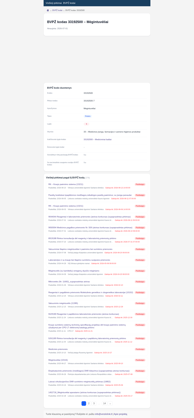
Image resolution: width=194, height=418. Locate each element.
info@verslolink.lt (104, 414)
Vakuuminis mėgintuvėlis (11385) (63, 303)
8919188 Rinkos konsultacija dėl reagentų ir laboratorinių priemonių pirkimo (82, 238)
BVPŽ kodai (69, 3)
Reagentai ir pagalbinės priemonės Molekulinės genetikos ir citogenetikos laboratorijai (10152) (90, 292)
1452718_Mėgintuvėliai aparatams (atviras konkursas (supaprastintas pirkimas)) (84, 392)
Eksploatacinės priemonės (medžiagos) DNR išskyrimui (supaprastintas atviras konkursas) (89, 371)
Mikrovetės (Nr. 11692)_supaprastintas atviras (69, 281)
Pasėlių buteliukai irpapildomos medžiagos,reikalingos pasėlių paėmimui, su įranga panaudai (90, 195)
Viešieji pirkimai (54, 3)
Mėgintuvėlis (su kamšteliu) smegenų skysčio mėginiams (73, 271)
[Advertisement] (97, 59)
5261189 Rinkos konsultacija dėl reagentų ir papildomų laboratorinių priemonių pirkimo (87, 338)
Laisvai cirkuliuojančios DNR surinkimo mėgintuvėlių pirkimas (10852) (79, 381)
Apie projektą (120, 414)
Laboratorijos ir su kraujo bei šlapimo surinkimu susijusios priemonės (79, 260)
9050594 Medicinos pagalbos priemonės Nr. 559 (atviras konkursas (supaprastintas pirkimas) (90, 227)
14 (104, 403)
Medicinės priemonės (58, 349)
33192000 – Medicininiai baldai (97, 139)
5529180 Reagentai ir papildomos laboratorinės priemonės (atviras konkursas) (83, 314)
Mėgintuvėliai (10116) (58, 360)
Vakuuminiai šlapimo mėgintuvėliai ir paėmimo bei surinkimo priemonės (80, 249)
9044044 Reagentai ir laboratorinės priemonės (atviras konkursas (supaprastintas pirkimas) (89, 217)
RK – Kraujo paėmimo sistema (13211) (65, 184)
